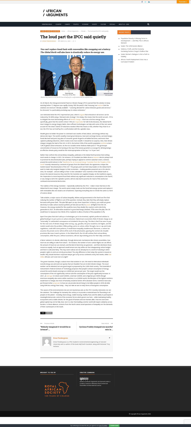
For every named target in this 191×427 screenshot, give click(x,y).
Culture (103, 24)
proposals (56, 283)
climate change (76, 119)
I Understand (114, 425)
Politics (76, 24)
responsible (79, 122)
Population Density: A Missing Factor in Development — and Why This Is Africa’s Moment (135, 40)
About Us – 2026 (124, 24)
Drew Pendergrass (49, 41)
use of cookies (103, 425)
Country (58, 24)
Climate (67, 24)
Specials (112, 24)
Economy (85, 24)
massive (96, 157)
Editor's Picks (56, 31)
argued (82, 115)
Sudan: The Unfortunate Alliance (131, 46)
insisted (100, 105)
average (49, 276)
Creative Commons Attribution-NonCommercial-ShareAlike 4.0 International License (94, 384)
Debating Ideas (47, 24)
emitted (103, 143)
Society (94, 24)
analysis (49, 313)
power (88, 205)
